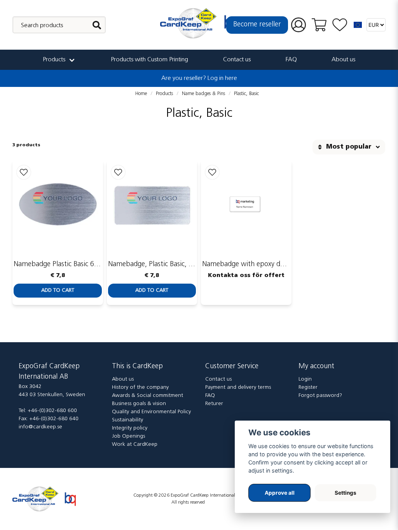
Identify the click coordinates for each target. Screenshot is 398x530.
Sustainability (127, 420)
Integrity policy (129, 428)
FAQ (291, 60)
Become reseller (257, 24)
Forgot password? (320, 395)
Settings (345, 493)
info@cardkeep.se (40, 427)
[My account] (298, 25)
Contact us (237, 60)
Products (54, 60)
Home (141, 93)
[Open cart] (319, 25)
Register (308, 387)
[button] (358, 24)
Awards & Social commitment (147, 395)
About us (343, 60)
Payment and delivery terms (238, 387)
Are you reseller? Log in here (199, 78)
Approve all (280, 493)
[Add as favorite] (339, 25)
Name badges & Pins (203, 93)
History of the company (140, 387)
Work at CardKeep (134, 444)
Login (305, 379)
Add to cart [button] (57, 290)
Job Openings (128, 436)
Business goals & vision (139, 404)
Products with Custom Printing (149, 60)
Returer (214, 404)
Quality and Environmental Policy (151, 412)
